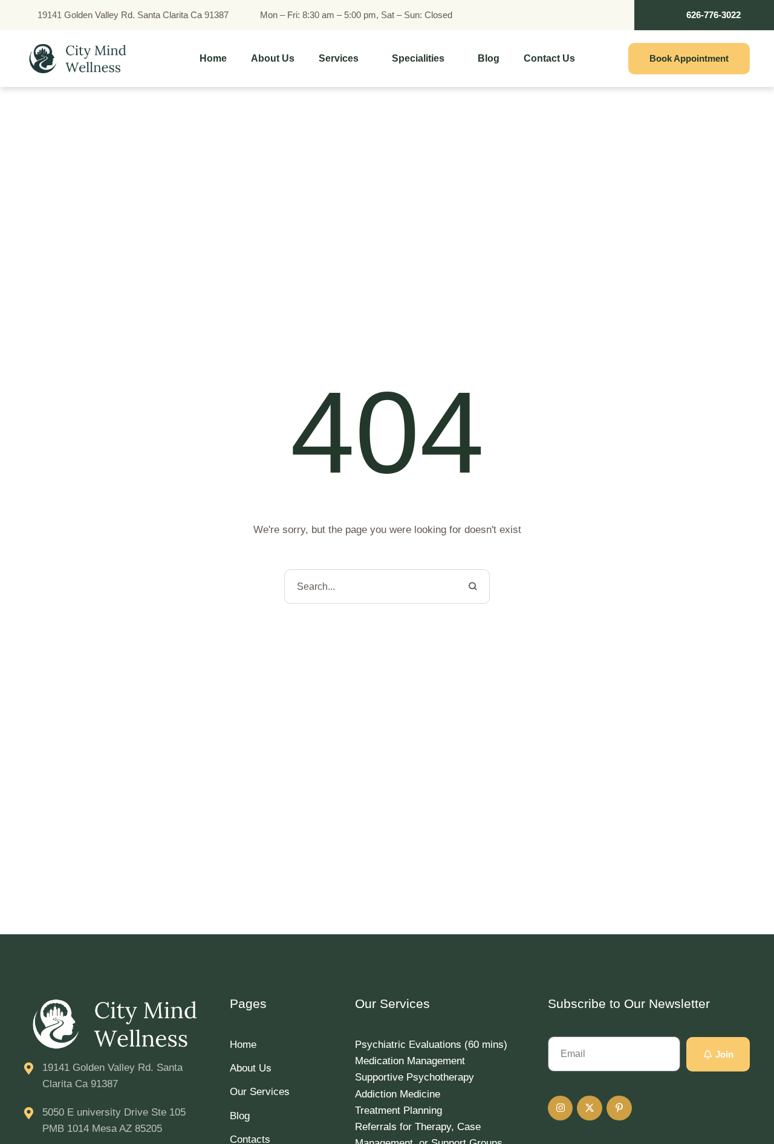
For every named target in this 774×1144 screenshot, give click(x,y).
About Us (251, 1068)
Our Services (260, 1091)
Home (243, 1044)
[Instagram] (560, 1108)
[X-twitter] (589, 1108)
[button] (704, 15)
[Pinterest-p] (619, 1108)
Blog (240, 1116)
